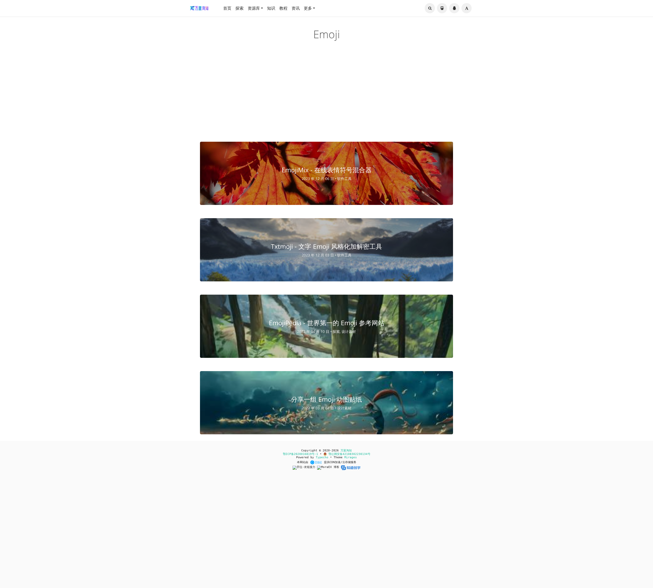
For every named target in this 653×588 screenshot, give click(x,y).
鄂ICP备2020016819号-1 (300, 454)
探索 (239, 8)
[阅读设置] (466, 8)
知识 (271, 8)
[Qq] (454, 8)
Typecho (322, 457)
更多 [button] (308, 8)
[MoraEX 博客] (329, 467)
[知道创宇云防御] (350, 467)
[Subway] (442, 8)
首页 (227, 8)
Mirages (350, 457)
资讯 (296, 8)
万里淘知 (346, 450)
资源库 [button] (254, 8)
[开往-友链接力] (305, 467)
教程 (283, 8)
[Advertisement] (326, 95)
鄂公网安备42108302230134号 (348, 454)
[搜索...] (430, 8)
